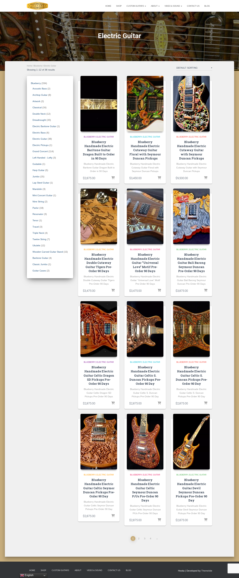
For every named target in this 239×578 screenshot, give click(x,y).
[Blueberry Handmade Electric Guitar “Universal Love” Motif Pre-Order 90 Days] (145, 216)
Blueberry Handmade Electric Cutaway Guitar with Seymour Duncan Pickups (191, 150)
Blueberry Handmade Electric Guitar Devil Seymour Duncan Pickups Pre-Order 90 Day (191, 490)
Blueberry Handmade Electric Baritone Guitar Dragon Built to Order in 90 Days (99, 150)
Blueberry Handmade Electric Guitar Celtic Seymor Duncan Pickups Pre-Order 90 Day (99, 488)
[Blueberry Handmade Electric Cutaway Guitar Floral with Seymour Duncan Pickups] (145, 103)
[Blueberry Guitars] (37, 6)
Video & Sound (172, 6)
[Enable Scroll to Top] (232, 571)
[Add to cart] (113, 178)
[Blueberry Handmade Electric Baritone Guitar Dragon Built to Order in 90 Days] (98, 103)
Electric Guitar (105, 137)
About (154, 6)
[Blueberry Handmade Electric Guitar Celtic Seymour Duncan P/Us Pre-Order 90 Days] (145, 441)
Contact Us (193, 6)
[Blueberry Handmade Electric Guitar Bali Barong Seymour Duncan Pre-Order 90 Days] (191, 216)
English (28, 575)
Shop (119, 6)
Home (108, 6)
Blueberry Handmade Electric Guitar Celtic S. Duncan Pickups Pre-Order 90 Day (145, 375)
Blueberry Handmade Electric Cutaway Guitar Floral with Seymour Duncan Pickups (145, 150)
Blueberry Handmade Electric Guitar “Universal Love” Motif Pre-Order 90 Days (145, 263)
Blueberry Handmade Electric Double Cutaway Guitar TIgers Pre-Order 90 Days (98, 263)
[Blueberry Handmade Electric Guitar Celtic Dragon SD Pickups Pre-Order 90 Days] (98, 329)
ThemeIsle (206, 570)
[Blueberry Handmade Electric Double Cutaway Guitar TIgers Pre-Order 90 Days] (98, 216)
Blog (207, 6)
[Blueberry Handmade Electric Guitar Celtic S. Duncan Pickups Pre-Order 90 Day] (145, 329)
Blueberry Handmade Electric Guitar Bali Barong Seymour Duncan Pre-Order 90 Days (191, 263)
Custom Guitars (135, 6)
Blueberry (38, 66)
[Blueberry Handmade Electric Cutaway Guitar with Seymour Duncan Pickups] (191, 103)
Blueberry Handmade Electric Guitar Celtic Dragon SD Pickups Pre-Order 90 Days (99, 375)
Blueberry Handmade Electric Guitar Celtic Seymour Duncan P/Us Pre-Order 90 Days (145, 490)
